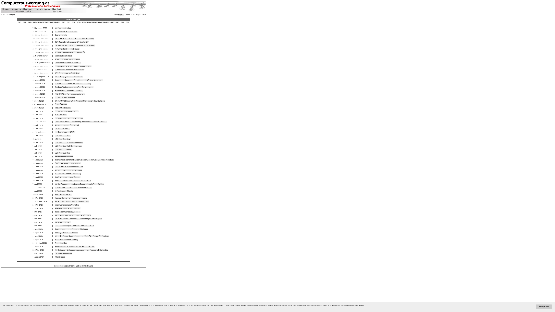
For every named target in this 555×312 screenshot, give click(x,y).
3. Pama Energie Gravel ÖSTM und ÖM (70, 52)
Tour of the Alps (61, 243)
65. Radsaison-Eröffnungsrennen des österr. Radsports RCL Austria (81, 250)
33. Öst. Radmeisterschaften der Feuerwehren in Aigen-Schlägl (79, 184)
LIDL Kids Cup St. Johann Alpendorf (69, 143)
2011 (58, 22)
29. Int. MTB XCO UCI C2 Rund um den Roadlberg (74, 39)
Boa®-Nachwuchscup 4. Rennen (68, 177)
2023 (117, 22)
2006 (34, 22)
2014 (73, 22)
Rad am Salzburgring (63, 108)
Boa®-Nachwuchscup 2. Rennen (68, 208)
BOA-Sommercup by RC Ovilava (67, 59)
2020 (103, 22)
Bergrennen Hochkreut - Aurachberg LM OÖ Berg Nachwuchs (79, 80)
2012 (63, 22)
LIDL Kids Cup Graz (62, 153)
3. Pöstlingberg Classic (64, 191)
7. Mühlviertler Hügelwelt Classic (67, 49)
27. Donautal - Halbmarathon (66, 32)
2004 (24, 22)
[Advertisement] (73, 274)
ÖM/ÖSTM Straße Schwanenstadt (68, 163)
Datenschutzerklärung (84, 266)
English (121, 15)
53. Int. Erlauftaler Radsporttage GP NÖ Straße (73, 215)
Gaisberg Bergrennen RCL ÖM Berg (69, 91)
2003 (19, 22)
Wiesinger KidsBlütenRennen (66, 233)
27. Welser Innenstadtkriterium (66, 111)
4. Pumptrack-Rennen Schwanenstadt (69, 70)
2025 (127, 22)
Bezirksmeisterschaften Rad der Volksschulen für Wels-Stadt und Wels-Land (84, 160)
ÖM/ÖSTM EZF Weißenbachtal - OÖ (69, 167)
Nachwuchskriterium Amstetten (67, 205)
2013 (68, 22)
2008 (44, 22)
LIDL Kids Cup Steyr (63, 139)
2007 (39, 22)
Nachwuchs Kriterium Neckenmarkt (68, 170)
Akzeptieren (544, 307)
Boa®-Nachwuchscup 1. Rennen (68, 212)
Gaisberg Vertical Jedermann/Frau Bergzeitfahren (74, 87)
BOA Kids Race (61, 115)
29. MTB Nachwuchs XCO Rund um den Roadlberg (75, 45)
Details (361, 305)
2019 (98, 22)
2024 (122, 22)
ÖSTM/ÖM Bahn (61, 104)
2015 (78, 22)
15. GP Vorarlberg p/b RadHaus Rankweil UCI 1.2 (74, 226)
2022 (112, 22)
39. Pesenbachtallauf (63, 28)
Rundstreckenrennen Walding (66, 240)
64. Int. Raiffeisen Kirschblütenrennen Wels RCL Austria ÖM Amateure (82, 236)
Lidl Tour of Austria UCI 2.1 (65, 132)
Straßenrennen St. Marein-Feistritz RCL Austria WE (75, 247)
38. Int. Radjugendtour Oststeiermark (69, 77)
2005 (29, 22)
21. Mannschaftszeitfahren (65, 97)
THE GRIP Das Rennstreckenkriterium (70, 94)
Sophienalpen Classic (63, 56)
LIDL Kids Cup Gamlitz (63, 149)
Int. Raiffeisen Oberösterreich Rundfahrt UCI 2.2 (73, 188)
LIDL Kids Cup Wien (63, 136)
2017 (88, 22)
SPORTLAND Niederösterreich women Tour (72, 201)
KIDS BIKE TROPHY (63, 222)
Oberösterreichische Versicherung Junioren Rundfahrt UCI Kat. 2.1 (81, 122)
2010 (54, 22)
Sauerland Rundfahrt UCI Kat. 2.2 (68, 63)
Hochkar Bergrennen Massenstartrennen (71, 198)
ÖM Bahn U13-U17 (62, 129)
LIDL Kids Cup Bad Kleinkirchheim (68, 146)
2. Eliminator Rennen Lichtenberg (68, 174)
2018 (93, 22)
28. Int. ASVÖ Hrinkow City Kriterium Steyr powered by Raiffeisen (80, 101)
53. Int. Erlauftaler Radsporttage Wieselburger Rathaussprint (78, 219)
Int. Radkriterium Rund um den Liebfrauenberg (73, 84)
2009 (49, 22)
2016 (83, 22)
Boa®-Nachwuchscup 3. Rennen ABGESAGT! (73, 181)
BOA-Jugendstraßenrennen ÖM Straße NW (71, 42)
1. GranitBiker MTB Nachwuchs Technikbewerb (73, 66)
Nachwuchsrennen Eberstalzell (67, 125)
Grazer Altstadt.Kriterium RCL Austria (69, 118)
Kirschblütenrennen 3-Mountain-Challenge (71, 229)
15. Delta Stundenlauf (63, 253)
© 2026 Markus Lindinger (64, 266)
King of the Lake (61, 35)
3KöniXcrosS (60, 257)
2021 (108, 22)
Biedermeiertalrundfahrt (64, 156)
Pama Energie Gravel (63, 195)
